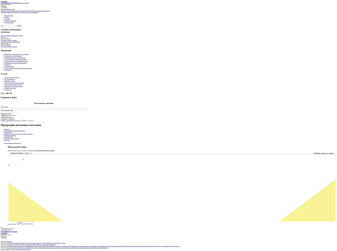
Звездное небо (10, 66)
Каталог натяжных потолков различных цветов (18, 134)
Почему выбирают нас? (8, 9)
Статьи (43, 243)
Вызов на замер (12, 40)
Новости (38, 243)
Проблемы (4, 11)
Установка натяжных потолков (15, 83)
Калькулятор (9, 15)
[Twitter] (4, 93)
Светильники (10, 22)
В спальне (16, 11)
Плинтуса (8, 70)
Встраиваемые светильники (12, 143)
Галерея (8, 19)
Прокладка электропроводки (14, 86)
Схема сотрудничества (12, 77)
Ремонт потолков (11, 88)
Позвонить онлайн (23, 3)
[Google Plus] (11, 93)
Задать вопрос (15, 249)
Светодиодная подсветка (11, 138)
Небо (28, 11)
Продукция (9, 120)
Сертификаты (34, 12)
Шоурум (8, 65)
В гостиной (23, 11)
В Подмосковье (10, 79)
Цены (7, 17)
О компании (9, 12)
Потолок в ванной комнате (14, 56)
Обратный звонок (25, 249)
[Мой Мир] (7, 93)
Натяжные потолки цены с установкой (17, 54)
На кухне (10, 11)
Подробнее (4, 40)
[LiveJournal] (9, 93)
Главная (3, 12)
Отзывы (33, 243)
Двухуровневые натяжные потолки (16, 59)
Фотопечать (7, 132)
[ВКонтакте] (2, 93)
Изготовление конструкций (14, 84)
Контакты (16, 12)
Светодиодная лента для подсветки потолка (19, 68)
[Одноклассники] (6, 93)
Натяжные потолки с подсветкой (15, 58)
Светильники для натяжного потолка (17, 61)
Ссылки (63, 243)
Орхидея (22, 12)
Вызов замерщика (11, 21)
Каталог (27, 12)
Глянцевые (46, 11)
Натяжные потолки (10, 135)
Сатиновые (39, 11)
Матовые (33, 11)
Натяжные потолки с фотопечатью (16, 63)
